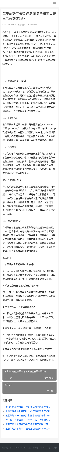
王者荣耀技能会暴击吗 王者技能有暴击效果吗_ (28, 411)
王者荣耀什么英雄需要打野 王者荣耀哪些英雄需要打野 (28, 424)
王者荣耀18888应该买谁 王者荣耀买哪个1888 (28, 415)
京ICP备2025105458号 (41, 448)
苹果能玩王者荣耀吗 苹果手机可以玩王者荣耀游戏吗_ (28, 406)
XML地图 (53, 448)
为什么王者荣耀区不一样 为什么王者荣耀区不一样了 (28, 420)
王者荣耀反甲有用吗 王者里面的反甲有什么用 (27, 428)
